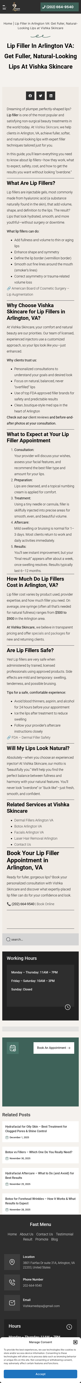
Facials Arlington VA (29, 832)
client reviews (38, 417)
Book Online (45, 904)
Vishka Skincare (47, 127)
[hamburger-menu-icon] (4, 6)
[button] (75, 1342)
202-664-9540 (32, 1285)
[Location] (12, 1262)
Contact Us (22, 844)
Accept (41, 1374)
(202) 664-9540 (59, 7)
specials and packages (48, 633)
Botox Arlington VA (28, 826)
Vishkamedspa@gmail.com (41, 1306)
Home (8, 23)
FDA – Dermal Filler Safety (31, 737)
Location (29, 1257)
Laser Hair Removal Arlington (35, 838)
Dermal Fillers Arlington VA (33, 820)
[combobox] (40, 939)
